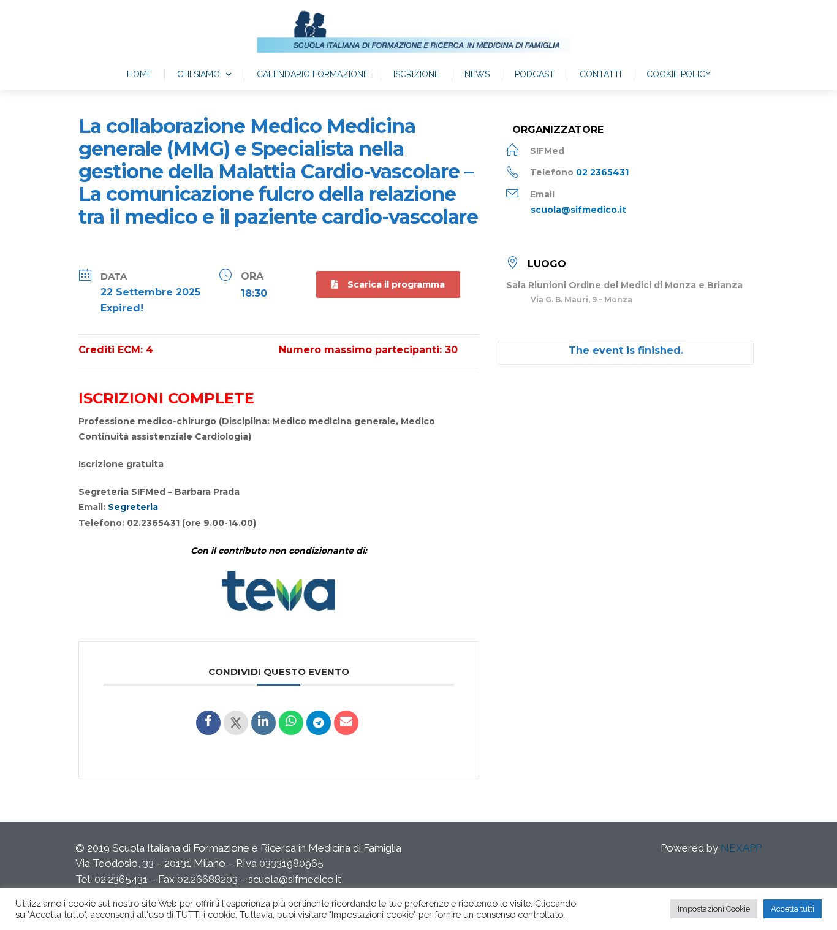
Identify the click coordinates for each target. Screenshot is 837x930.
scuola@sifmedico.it (578, 209)
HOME (139, 74)
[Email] (346, 723)
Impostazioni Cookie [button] (714, 908)
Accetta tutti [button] (792, 908)
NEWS (477, 74)
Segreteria (133, 507)
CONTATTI (600, 74)
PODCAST (535, 74)
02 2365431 (602, 172)
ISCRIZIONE (416, 74)
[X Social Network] (236, 723)
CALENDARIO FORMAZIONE (312, 74)
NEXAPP (741, 848)
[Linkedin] (263, 723)
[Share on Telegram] (318, 723)
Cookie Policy (678, 74)
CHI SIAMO (198, 74)
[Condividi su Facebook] (208, 723)
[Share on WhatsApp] (291, 723)
